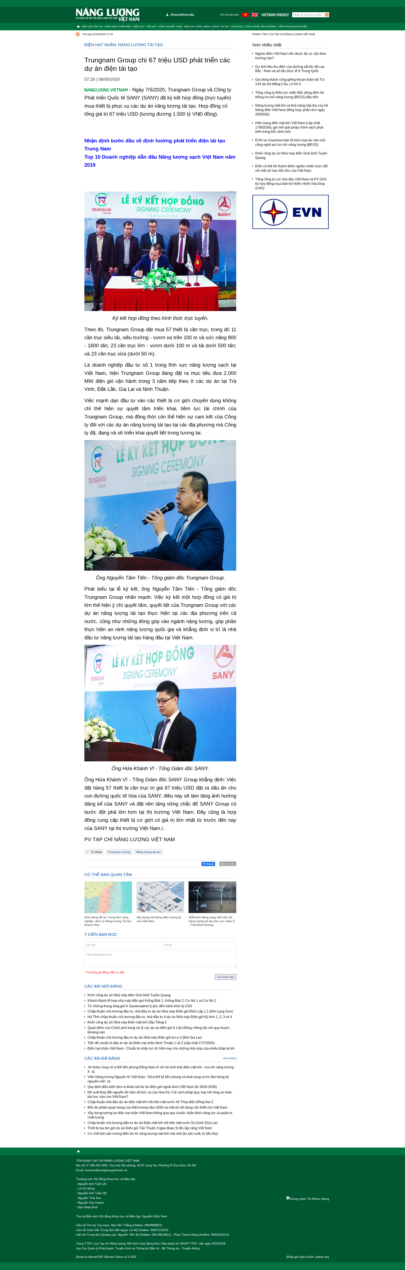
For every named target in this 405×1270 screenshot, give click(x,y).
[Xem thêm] (229, 1058)
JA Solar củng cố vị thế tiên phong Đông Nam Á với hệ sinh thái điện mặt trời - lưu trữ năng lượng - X (161, 1069)
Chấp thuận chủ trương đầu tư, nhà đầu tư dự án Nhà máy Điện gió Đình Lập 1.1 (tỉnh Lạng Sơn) (160, 1011)
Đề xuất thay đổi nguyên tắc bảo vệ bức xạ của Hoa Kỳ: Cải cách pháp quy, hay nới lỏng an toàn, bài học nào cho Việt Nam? (160, 1094)
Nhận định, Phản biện (118, 26)
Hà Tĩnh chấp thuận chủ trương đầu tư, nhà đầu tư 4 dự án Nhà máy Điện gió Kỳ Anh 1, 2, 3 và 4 (160, 1017)
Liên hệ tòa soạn (229, 14)
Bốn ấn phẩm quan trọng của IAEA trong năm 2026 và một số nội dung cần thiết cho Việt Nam (157, 1107)
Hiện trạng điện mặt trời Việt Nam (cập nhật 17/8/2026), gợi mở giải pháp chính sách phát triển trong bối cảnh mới (289, 127)
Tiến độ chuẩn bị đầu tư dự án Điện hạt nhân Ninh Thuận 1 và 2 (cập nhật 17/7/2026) (151, 1043)
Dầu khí (151, 26)
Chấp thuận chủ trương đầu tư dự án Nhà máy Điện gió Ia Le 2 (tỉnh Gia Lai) (145, 1037)
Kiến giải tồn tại (92, 26)
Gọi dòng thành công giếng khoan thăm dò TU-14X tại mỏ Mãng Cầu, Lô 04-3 (290, 82)
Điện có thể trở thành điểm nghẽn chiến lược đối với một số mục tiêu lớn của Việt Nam (291, 168)
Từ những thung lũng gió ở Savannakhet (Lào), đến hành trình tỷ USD (140, 1006)
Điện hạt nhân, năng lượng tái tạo (206, 26)
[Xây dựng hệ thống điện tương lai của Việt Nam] (160, 897)
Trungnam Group (119, 852)
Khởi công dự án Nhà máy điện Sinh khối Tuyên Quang (129, 995)
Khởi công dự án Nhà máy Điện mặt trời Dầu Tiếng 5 (127, 1022)
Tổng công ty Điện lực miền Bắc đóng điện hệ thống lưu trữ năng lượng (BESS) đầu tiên (289, 95)
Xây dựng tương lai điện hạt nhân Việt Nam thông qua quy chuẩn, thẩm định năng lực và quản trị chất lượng (160, 1115)
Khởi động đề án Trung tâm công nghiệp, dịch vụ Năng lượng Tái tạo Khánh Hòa (107, 921)
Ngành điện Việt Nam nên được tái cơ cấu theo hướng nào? (290, 56)
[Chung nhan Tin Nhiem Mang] (307, 1198)
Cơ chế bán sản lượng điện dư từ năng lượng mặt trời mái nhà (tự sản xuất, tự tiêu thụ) (153, 1133)
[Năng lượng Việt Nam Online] (107, 15)
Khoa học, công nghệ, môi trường (253, 26)
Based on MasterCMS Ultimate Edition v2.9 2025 (106, 1256)
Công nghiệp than (170, 26)
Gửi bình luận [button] (225, 977)
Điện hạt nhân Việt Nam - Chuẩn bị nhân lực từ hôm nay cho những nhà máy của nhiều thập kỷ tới (161, 1048)
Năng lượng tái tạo (148, 852)
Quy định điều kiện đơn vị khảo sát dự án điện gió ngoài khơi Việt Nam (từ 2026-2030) (152, 1087)
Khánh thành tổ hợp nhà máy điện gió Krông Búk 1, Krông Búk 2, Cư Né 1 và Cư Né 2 (152, 1000)
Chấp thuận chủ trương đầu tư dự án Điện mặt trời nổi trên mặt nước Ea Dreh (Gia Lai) (152, 1123)
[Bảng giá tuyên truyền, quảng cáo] (307, 1256)
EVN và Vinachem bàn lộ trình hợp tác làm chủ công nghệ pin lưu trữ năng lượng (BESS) (290, 142)
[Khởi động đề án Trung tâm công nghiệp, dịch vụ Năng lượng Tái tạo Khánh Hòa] (108, 897)
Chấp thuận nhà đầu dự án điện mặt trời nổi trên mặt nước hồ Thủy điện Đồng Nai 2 (150, 1102)
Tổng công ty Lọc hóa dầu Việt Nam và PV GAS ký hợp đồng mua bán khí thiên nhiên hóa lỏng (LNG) (291, 183)
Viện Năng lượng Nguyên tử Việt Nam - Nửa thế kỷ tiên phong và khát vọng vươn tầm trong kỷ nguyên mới (158, 1079)
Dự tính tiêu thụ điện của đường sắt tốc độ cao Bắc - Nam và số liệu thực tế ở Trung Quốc (290, 69)
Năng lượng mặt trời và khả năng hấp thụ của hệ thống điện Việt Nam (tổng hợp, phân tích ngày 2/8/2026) (291, 110)
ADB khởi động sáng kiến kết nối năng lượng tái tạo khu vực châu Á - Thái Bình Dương (212, 921)
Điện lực (138, 26)
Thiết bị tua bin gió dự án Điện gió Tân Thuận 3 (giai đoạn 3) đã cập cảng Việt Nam (150, 1128)
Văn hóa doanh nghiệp (293, 26)
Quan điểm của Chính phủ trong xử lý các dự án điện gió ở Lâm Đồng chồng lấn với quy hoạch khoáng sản (159, 1030)
